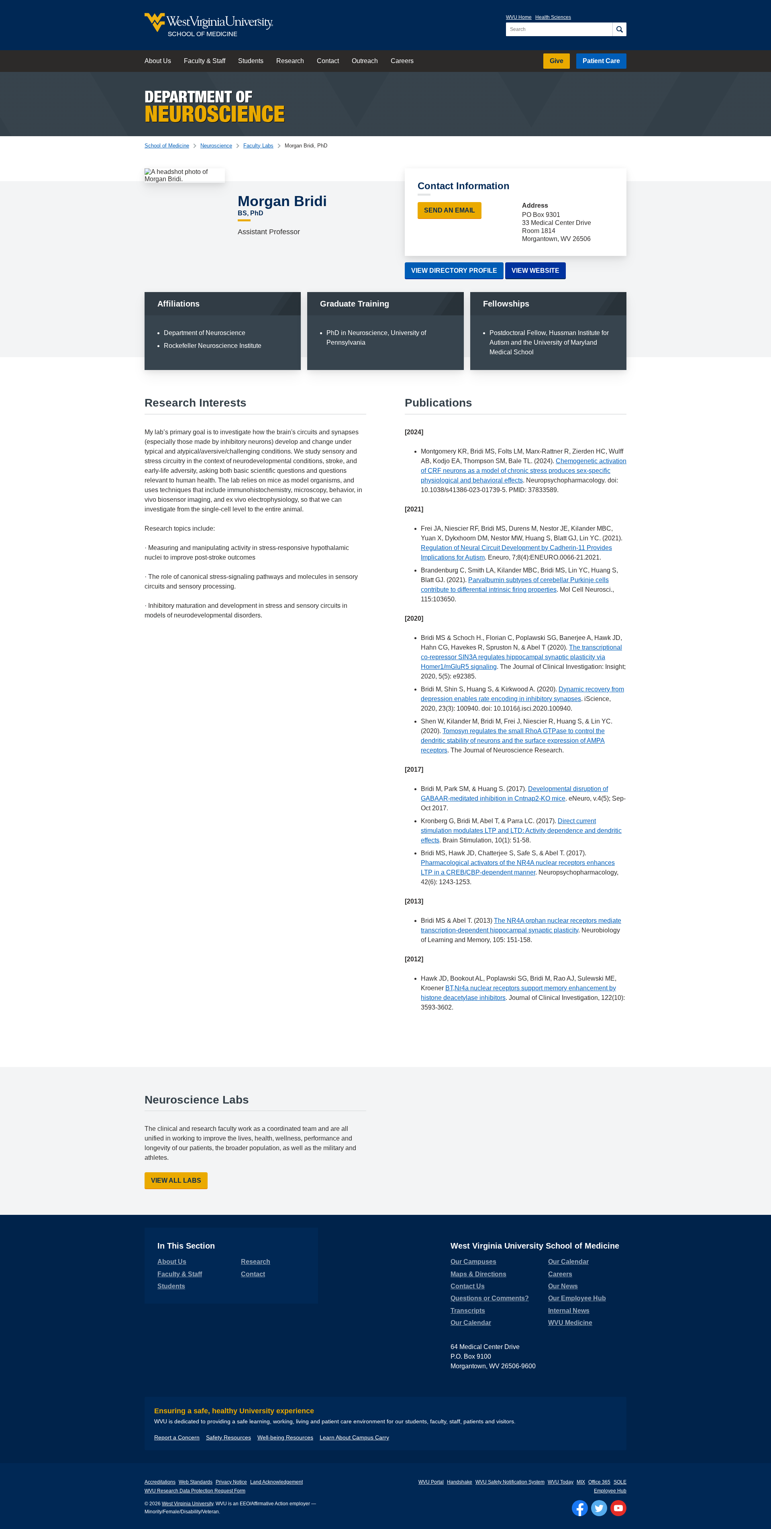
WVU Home (519, 17)
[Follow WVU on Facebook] (580, 1508)
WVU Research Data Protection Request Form (195, 1491)
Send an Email (449, 210)
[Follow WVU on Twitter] (599, 1508)
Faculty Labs (258, 146)
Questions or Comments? (490, 1298)
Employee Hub (610, 1491)
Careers (402, 60)
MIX (581, 1482)
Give (556, 60)
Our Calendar (471, 1322)
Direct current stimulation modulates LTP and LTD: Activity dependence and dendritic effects (521, 831)
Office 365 (599, 1482)
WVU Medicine (570, 1322)
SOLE (620, 1482)
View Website (539, 270)
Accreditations (160, 1482)
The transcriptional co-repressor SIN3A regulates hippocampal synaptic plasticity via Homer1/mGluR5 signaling (521, 657)
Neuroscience (216, 146)
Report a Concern (177, 1437)
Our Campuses (473, 1261)
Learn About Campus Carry (354, 1437)
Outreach (365, 60)
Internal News (568, 1310)
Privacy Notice (231, 1482)
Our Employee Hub (577, 1298)
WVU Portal (431, 1482)
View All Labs (176, 1180)
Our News (563, 1286)
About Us (158, 60)
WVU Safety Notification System (510, 1482)
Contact (328, 60)
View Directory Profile (454, 270)
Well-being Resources (285, 1437)
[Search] (619, 29)
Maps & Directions (478, 1274)
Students (250, 60)
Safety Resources (228, 1437)
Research (290, 60)
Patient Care (601, 60)
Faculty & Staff (204, 60)
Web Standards (195, 1482)
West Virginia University (187, 1504)
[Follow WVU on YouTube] (618, 1508)
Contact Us (468, 1286)
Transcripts (468, 1310)
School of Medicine (167, 146)
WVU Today (560, 1482)
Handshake (459, 1482)
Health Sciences (553, 17)
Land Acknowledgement (276, 1482)
